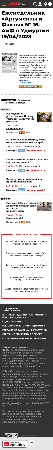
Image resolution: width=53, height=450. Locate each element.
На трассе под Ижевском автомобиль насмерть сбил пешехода (26, 278)
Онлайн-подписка (30, 87)
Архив (21, 150)
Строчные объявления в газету (22, 334)
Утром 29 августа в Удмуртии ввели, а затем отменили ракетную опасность (26, 242)
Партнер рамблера (28, 435)
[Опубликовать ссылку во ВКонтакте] (20, 132)
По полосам (9, 100)
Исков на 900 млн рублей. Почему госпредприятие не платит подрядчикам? (21, 206)
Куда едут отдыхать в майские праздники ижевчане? (24, 180)
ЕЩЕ (28, 132)
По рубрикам (24, 100)
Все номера (25, 82)
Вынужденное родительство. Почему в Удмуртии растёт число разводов (20, 117)
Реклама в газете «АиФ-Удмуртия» (23, 325)
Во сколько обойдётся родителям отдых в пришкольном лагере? (26, 141)
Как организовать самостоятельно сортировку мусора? (27, 161)
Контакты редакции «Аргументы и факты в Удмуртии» (24, 316)
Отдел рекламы (12, 321)
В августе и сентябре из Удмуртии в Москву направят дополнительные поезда (27, 266)
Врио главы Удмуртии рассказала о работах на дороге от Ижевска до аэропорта (27, 254)
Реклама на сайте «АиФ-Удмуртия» (24, 330)
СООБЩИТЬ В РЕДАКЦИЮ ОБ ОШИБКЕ (24, 338)
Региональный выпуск (14, 103)
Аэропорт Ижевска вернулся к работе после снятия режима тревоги (26, 289)
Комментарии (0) (14, 128)
